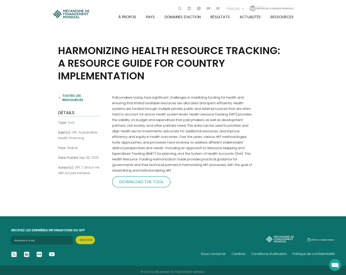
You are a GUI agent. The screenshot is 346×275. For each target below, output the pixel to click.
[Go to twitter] (199, 8)
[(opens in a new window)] (335, 265)
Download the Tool (141, 182)
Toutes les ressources (72, 97)
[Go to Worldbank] (272, 8)
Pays (150, 16)
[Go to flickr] (39, 254)
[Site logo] (71, 13)
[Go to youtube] (208, 8)
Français (233, 9)
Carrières (238, 254)
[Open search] (179, 8)
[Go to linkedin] (189, 8)
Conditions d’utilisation (269, 254)
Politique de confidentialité (314, 254)
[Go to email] (218, 8)
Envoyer (86, 240)
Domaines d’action (183, 16)
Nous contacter (213, 254)
